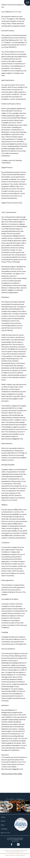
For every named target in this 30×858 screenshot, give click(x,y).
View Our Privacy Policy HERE (11, 774)
